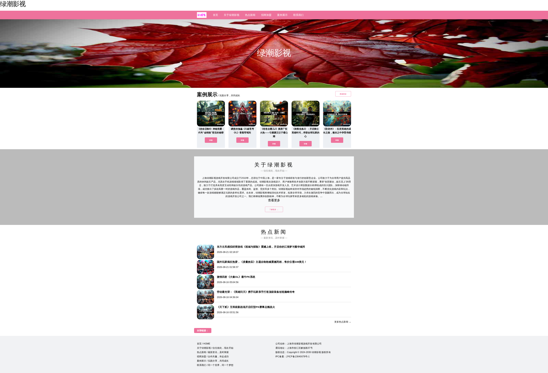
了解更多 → (274, 209)
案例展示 (282, 15)
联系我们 (298, 15)
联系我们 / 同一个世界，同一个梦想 (215, 365)
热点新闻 (250, 15)
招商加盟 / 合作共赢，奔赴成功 (213, 356)
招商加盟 (266, 15)
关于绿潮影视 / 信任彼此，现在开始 (215, 348)
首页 (215, 15)
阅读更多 (343, 94)
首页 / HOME (203, 343)
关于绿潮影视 (231, 15)
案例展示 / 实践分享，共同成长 (213, 361)
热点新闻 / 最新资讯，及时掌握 (213, 352)
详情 (211, 140)
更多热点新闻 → (342, 322)
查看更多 (274, 200)
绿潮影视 (13, 4)
